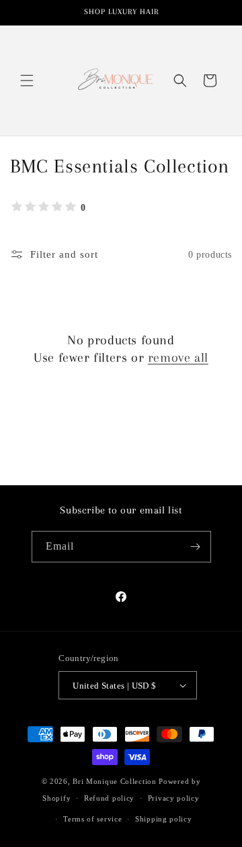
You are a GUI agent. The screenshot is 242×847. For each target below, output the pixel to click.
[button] (27, 80)
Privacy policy (174, 798)
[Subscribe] (195, 546)
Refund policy (109, 798)
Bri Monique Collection (114, 781)
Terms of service (92, 819)
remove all (178, 357)
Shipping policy (163, 819)
